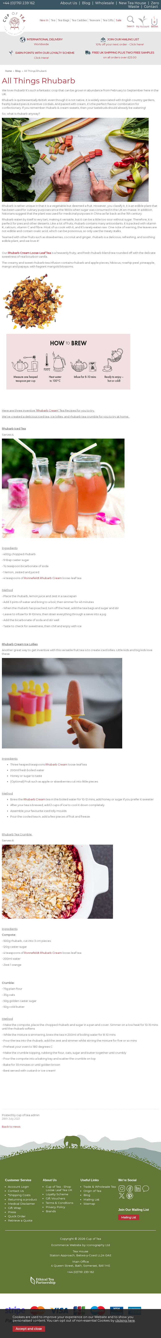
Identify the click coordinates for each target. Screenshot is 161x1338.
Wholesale (104, 3)
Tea (53, 20)
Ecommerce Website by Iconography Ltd (80, 1245)
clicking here (125, 1320)
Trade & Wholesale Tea (99, 1186)
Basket (154, 24)
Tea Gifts (108, 20)
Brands (51, 1211)
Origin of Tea (92, 1191)
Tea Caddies (79, 20)
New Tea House (132, 3)
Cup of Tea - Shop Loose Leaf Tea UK (59, 1188)
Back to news (11, 1126)
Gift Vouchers (55, 1198)
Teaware (94, 20)
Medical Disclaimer (21, 1203)
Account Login (18, 1186)
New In (44, 20)
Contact (151, 6)
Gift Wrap (14, 1208)
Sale (118, 20)
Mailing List (91, 1199)
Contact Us (16, 1191)
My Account (142, 26)
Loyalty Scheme (57, 1194)
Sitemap (89, 1203)
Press (12, 1212)
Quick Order (17, 1216)
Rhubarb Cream (56, 764)
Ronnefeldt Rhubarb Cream (43, 578)
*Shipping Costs (19, 1195)
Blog (86, 3)
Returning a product (22, 1199)
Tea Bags (63, 20)
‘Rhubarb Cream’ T (48, 410)
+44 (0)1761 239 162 (19, 3)
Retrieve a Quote (20, 1220)
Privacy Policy (55, 1207)
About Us (68, 3)
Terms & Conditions (59, 1202)
